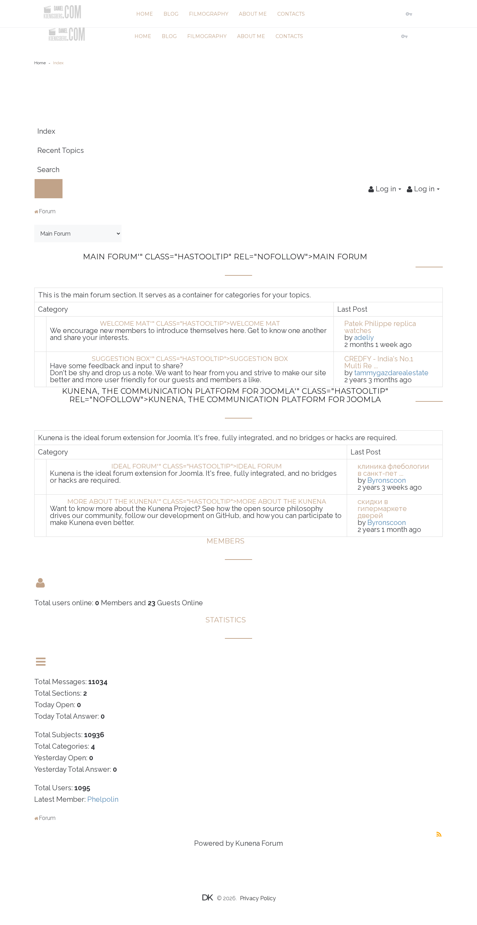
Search (48, 169)
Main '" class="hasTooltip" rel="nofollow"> (225, 256)
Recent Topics (60, 150)
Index (46, 131)
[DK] (62, 11)
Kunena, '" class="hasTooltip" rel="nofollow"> (225, 395)
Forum (47, 211)
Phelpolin (102, 799)
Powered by (214, 843)
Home (40, 62)
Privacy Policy (258, 898)
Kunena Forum (259, 843)
